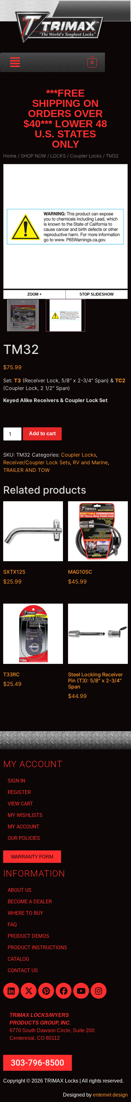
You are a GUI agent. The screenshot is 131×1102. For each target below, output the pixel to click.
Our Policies (24, 838)
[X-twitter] (29, 991)
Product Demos (28, 936)
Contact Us (23, 970)
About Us (19, 890)
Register (19, 792)
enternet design (110, 1095)
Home (10, 156)
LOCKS (58, 156)
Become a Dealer (30, 902)
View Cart (20, 804)
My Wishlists (25, 815)
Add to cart (42, 433)
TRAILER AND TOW (26, 470)
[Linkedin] (11, 991)
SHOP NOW (33, 156)
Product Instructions (37, 947)
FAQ (12, 925)
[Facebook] (64, 991)
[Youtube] (81, 991)
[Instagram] (99, 991)
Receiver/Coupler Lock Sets (36, 462)
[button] (15, 62)
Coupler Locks (86, 156)
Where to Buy (25, 913)
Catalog (18, 959)
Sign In (16, 781)
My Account (23, 827)
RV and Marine (90, 462)
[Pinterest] (46, 991)
